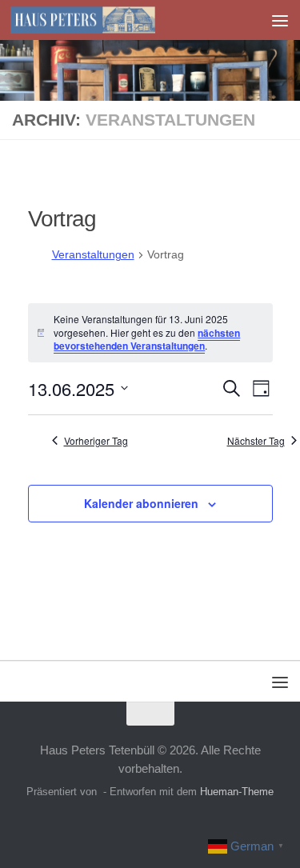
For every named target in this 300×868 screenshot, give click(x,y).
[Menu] (280, 20)
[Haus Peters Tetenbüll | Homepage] (106, 20)
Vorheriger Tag (96, 440)
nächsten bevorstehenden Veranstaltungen (147, 340)
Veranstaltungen (93, 254)
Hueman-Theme (237, 792)
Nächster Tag (256, 440)
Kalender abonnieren (141, 503)
